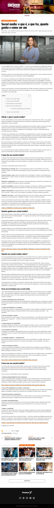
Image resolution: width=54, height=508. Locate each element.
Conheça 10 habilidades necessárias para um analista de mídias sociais (18, 207)
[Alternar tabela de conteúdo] (28, 96)
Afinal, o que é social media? (13, 98)
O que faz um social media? (13, 101)
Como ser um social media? (13, 112)
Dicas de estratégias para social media (21, 108)
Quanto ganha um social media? (14, 103)
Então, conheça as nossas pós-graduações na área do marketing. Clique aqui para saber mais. (23, 385)
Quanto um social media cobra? (14, 106)
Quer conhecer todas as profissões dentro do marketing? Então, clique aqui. (19, 359)
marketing (15, 433)
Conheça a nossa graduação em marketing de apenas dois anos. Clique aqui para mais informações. (24, 422)
